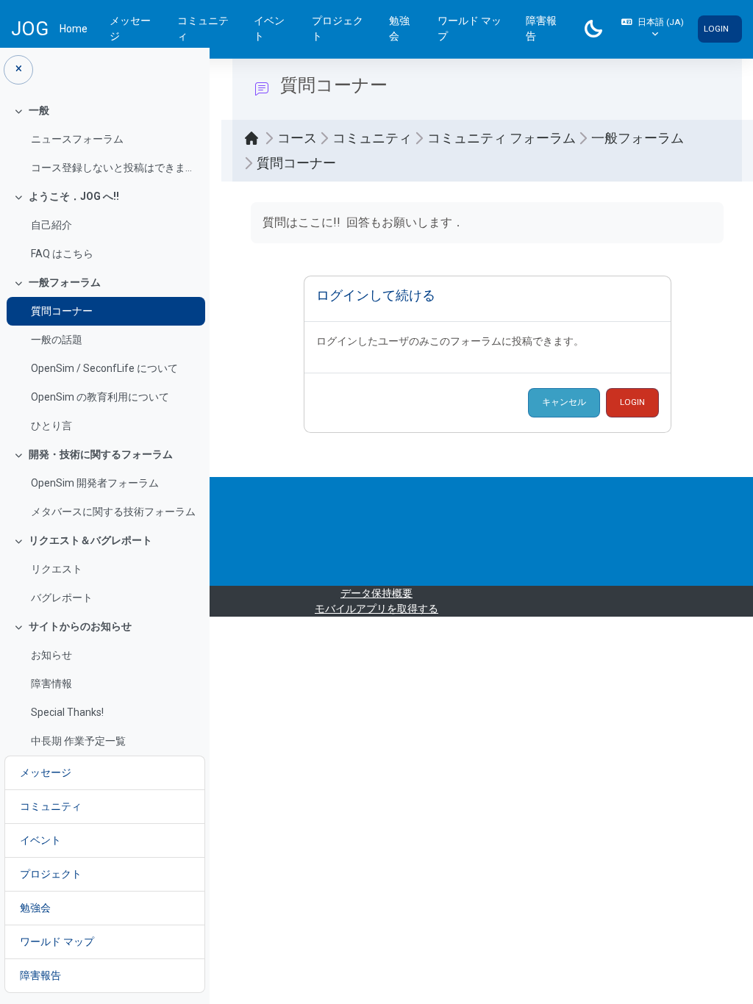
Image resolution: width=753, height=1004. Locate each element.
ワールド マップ (470, 28)
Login (716, 29)
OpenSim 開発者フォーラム (95, 483)
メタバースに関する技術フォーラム (113, 511)
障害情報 (51, 683)
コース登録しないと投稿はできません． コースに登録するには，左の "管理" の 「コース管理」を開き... (114, 167)
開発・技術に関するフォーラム (101, 454)
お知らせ (51, 655)
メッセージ (130, 28)
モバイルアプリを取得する (376, 608)
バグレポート (62, 597)
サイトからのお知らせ (80, 626)
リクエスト (56, 569)
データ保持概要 (376, 593)
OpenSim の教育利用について (100, 397)
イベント (269, 28)
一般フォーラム (65, 282)
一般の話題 (56, 339)
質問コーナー (62, 311)
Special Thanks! (67, 712)
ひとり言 (51, 425)
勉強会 (399, 28)
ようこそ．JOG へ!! (74, 196)
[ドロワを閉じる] (18, 70)
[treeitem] (104, 139)
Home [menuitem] (74, 29)
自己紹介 (51, 225)
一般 (39, 110)
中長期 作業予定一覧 (78, 741)
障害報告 (541, 28)
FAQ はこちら (62, 253)
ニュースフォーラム (77, 139)
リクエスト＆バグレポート (90, 540)
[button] (653, 29)
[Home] (255, 138)
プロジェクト (337, 28)
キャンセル (564, 402)
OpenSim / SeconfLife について (104, 368)
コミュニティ (203, 28)
